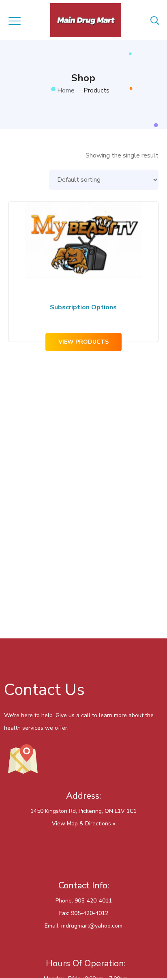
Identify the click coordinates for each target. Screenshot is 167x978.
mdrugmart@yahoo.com (91, 926)
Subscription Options (83, 307)
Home (66, 90)
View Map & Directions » (83, 823)
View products (83, 342)
